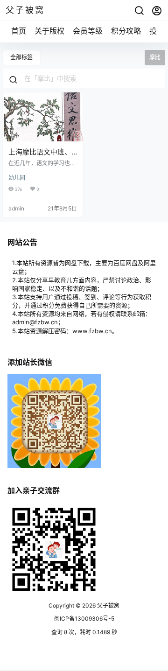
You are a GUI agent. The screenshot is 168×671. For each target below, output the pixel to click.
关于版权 (49, 30)
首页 (18, 30)
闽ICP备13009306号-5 (84, 618)
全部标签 (21, 57)
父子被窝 (107, 605)
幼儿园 (16, 177)
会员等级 (88, 30)
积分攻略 (126, 30)
